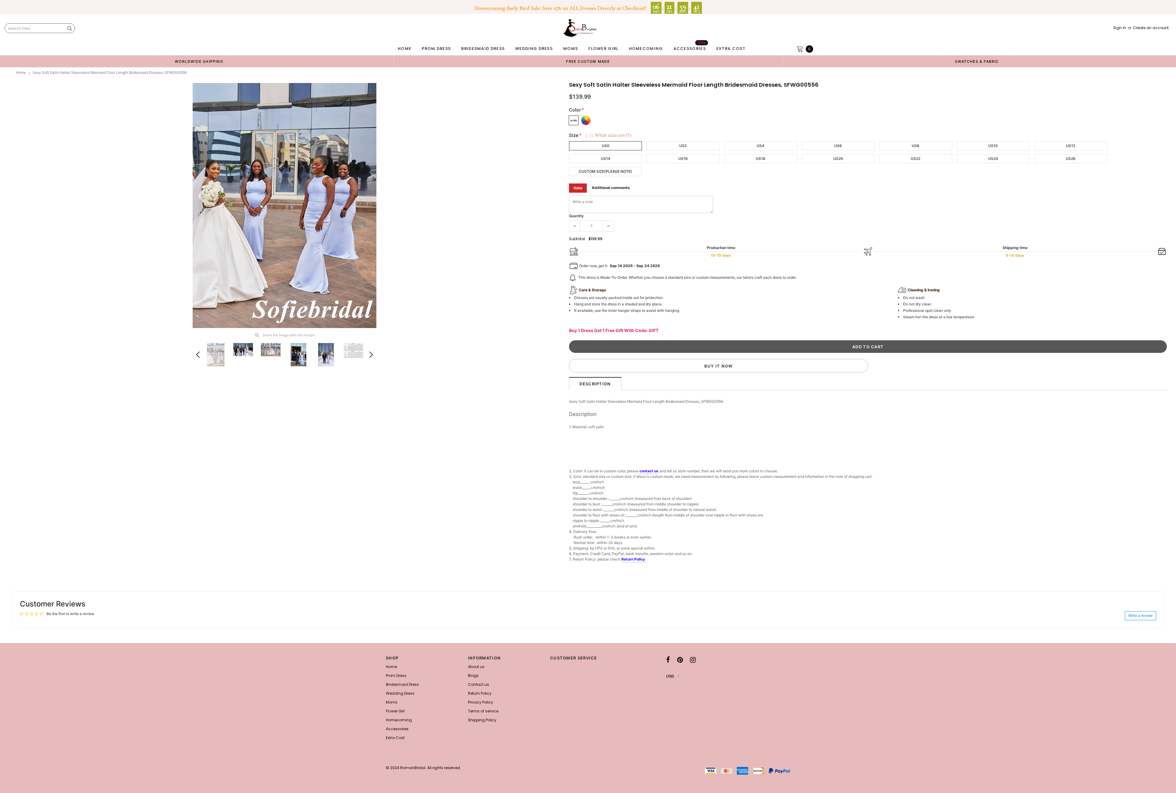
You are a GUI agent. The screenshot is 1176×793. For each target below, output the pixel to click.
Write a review (1140, 615)
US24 (993, 158)
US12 (1070, 145)
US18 (760, 158)
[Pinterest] (680, 659)
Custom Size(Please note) (605, 171)
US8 (915, 145)
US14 (605, 158)
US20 (838, 158)
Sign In (1119, 27)
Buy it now (718, 366)
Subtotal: (577, 238)
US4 (760, 145)
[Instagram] (693, 659)
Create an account (1151, 27)
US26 (1071, 158)
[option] (199, 61)
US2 (683, 145)
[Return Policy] (645, 559)
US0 (605, 145)
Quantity (576, 215)
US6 (838, 145)
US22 (915, 158)
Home (21, 72)
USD (670, 676)
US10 (993, 145)
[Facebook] (668, 659)
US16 (683, 158)
